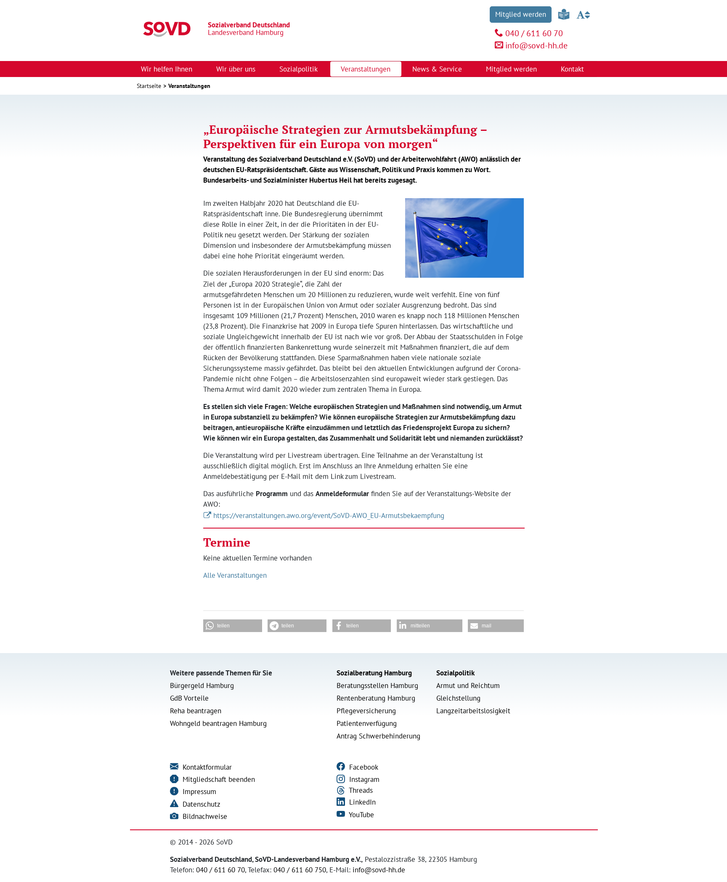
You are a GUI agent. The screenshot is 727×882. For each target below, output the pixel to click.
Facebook (362, 767)
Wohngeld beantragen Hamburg (218, 723)
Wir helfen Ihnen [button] (167, 69)
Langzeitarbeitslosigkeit (473, 710)
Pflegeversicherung (366, 710)
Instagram (363, 779)
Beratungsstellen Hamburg (377, 685)
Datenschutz (200, 804)
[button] (232, 625)
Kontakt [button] (573, 69)
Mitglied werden (520, 14)
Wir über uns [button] (236, 69)
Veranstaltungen (365, 69)
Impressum (198, 791)
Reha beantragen (195, 710)
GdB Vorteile (189, 698)
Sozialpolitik (455, 672)
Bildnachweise (203, 816)
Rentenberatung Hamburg (376, 698)
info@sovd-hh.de (536, 45)
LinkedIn (361, 802)
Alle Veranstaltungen (235, 575)
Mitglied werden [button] (512, 69)
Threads (360, 790)
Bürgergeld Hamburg (202, 685)
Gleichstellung (458, 698)
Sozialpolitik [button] (299, 69)
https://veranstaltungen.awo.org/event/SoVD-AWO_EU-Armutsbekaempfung (328, 515)
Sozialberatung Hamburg (374, 672)
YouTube (360, 814)
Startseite (149, 86)
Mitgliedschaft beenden (217, 779)
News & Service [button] (438, 69)
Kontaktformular (206, 767)
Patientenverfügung (367, 723)
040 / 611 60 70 (534, 33)
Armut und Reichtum (468, 685)
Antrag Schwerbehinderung (378, 736)
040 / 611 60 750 (299, 869)
